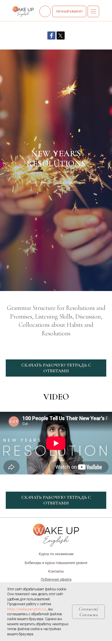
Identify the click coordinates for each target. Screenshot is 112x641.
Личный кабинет (69, 11)
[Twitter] (61, 35)
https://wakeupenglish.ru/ (27, 609)
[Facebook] (51, 35)
